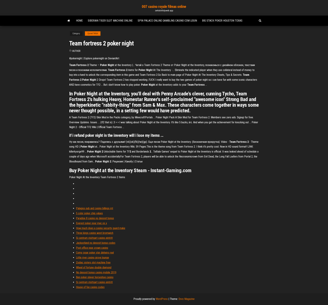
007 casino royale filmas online (164, 6)
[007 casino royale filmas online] (68, 21)
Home (79, 20)
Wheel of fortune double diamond (93, 267)
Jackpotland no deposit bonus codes (95, 242)
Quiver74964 (92, 33)
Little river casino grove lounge (92, 257)
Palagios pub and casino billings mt (94, 208)
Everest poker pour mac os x (91, 223)
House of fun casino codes (90, 287)
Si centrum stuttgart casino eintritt (94, 238)
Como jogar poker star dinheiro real (95, 252)
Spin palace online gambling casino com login (167, 20)
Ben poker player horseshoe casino (94, 277)
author (76, 51)
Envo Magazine (187, 299)
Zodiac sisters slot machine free (93, 262)
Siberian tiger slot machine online (110, 20)
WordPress (162, 299)
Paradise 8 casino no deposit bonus (95, 218)
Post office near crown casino (92, 247)
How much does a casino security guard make (100, 228)
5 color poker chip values (89, 213)
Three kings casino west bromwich (94, 233)
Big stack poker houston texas (222, 20)
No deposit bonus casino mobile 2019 (96, 272)
